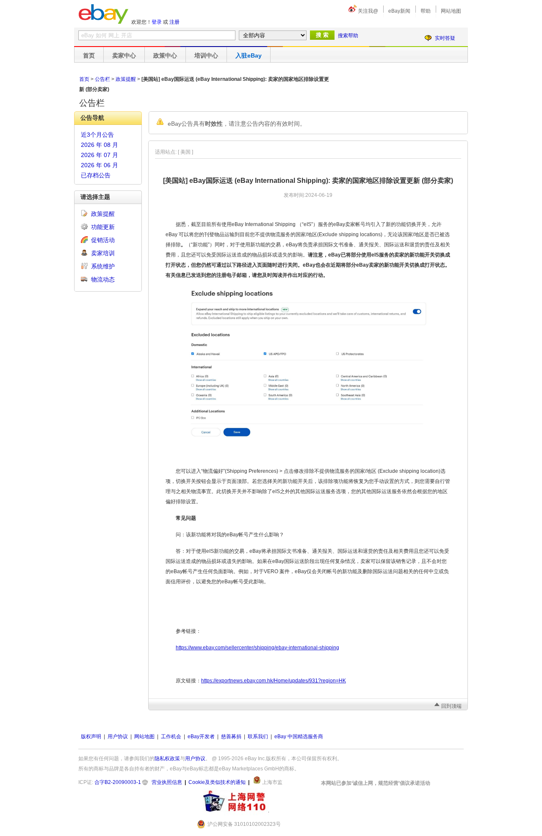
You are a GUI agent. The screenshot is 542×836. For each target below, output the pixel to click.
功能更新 (103, 226)
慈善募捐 (231, 736)
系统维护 (103, 266)
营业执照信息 (167, 782)
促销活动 (103, 240)
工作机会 (171, 736)
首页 (89, 55)
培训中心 (206, 55)
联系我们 (258, 736)
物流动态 (103, 279)
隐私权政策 (167, 759)
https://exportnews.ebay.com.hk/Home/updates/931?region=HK (273, 681)
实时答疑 (445, 38)
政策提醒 (126, 79)
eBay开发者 (201, 736)
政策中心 (165, 55)
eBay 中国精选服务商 (298, 736)
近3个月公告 (97, 134)
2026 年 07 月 (99, 155)
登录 (157, 22)
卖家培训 (103, 253)
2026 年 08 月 (99, 144)
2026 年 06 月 (99, 165)
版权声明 (91, 736)
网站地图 (451, 11)
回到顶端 (451, 706)
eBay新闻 (399, 11)
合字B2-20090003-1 (117, 782)
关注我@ (368, 11)
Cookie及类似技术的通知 (217, 782)
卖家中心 (124, 55)
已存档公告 (96, 175)
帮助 (425, 11)
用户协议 (118, 736)
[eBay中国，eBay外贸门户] (103, 14)
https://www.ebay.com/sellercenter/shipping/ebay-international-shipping (257, 648)
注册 (174, 22)
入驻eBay (248, 55)
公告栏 (102, 79)
